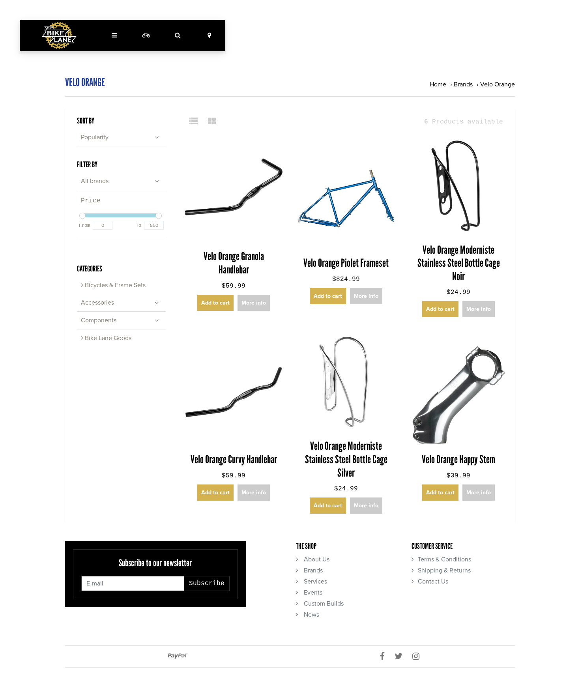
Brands (463, 84)
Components (98, 320)
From (84, 225)
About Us (315, 559)
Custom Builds (323, 604)
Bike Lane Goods (107, 338)
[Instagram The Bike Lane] (418, 656)
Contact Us (433, 581)
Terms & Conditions (444, 559)
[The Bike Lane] (59, 35)
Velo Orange (497, 84)
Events (312, 593)
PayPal (178, 656)
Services (314, 581)
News (310, 615)
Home (438, 84)
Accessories (97, 303)
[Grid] (212, 121)
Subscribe (207, 583)
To (138, 225)
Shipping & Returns (444, 570)
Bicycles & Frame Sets (114, 285)
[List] (196, 121)
